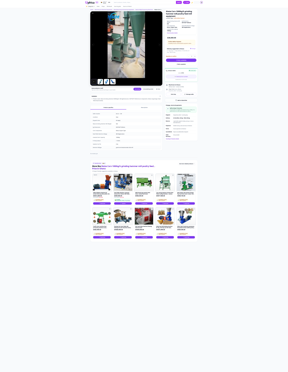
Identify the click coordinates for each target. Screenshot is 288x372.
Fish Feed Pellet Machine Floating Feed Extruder (143, 227)
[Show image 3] (106, 81)
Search (179, 2)
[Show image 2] (100, 81)
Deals (98, 6)
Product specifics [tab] (108, 107)
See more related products (186, 163)
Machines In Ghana (174, 85)
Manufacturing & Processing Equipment (124, 9)
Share (159, 89)
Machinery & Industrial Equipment (103, 9)
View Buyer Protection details (172, 139)
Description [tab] (144, 107)
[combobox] (144, 2)
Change (193, 48)
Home (91, 9)
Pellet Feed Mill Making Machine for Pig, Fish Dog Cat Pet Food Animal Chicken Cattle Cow (164, 227)
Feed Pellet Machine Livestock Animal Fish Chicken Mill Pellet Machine (121, 193)
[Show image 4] (113, 81)
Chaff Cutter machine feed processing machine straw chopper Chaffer (99, 227)
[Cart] (201, 2)
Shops (103, 6)
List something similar (148, 89)
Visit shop (173, 94)
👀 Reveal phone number (181, 76)
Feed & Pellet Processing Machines (144, 9)
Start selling (137, 89)
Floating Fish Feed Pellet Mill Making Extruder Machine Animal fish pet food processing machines (122, 227)
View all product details (172, 33)
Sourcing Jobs (117, 6)
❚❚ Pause (95, 75)
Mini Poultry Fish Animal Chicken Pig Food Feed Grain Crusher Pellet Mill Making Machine (185, 193)
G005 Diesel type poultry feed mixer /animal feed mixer (142, 193)
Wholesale (109, 6)
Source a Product (127, 6)
